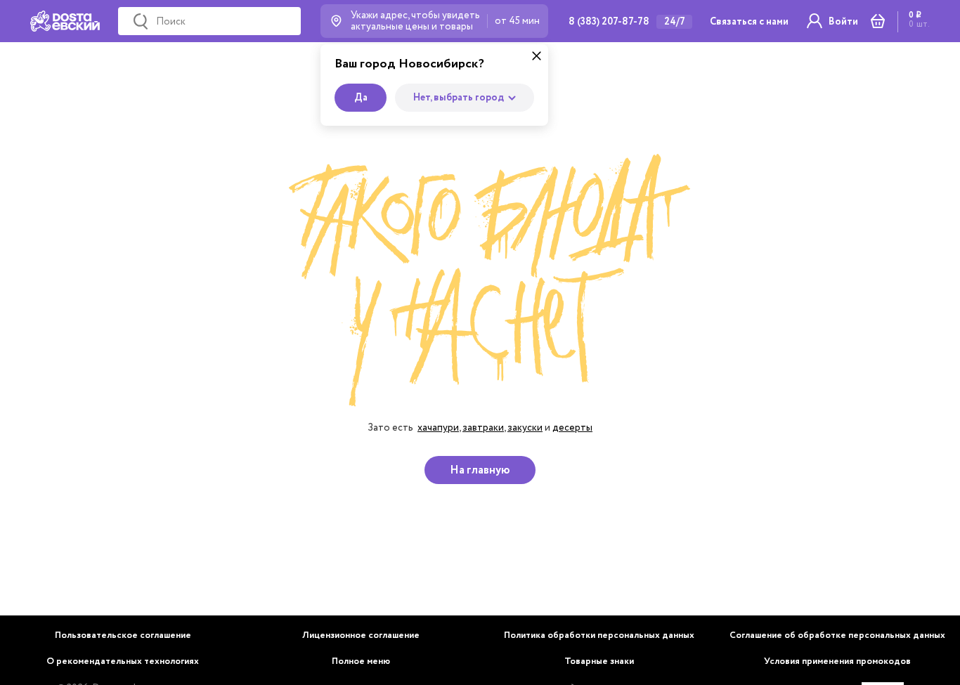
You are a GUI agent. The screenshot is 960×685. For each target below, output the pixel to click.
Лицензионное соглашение (361, 635)
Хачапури (438, 427)
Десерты (572, 427)
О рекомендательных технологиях (122, 661)
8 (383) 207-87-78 (609, 22)
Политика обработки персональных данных (599, 635)
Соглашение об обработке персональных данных (837, 635)
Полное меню (361, 661)
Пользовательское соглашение (123, 635)
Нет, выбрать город (458, 98)
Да (361, 98)
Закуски (525, 427)
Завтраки (483, 427)
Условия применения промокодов (837, 661)
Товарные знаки (599, 661)
